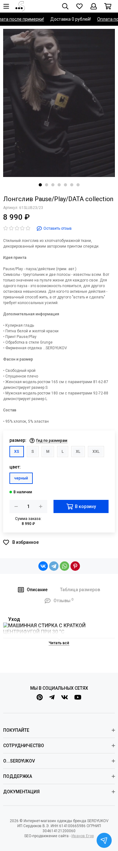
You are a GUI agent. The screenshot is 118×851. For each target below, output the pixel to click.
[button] (40, 184)
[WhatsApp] (64, 566)
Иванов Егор (82, 836)
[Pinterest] (75, 566)
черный (21, 478)
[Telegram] (54, 566)
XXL (96, 451)
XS (16, 451)
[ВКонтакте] (43, 566)
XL (78, 451)
